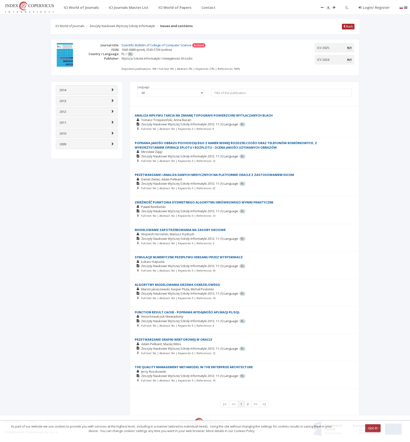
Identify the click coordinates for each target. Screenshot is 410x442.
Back (349, 26)
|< (225, 404)
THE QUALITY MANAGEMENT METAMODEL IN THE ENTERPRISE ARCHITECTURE (194, 367)
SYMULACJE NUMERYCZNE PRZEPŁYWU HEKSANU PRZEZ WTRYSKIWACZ (189, 257)
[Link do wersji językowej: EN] (406, 7)
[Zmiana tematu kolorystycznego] (347, 7)
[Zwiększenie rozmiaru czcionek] (336, 7)
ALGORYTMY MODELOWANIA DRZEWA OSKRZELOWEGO (177, 284)
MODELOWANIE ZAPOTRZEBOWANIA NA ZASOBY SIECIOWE (180, 230)
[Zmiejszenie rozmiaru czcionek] (320, 7)
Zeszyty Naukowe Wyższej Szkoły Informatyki (122, 26)
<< (233, 404)
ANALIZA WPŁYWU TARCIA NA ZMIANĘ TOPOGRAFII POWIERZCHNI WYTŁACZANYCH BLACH (204, 115)
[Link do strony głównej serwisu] (29, 7)
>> (255, 404)
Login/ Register (376, 7)
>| (264, 404)
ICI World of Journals (70, 26)
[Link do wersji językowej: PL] (401, 7)
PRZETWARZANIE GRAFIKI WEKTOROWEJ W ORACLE (173, 339)
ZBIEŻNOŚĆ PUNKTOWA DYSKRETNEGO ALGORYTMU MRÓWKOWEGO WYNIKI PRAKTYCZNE (204, 202)
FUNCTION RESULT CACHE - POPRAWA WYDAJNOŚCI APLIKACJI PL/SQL (187, 312)
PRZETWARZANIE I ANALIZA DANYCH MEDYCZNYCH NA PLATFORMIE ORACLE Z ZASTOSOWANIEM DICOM (214, 175)
